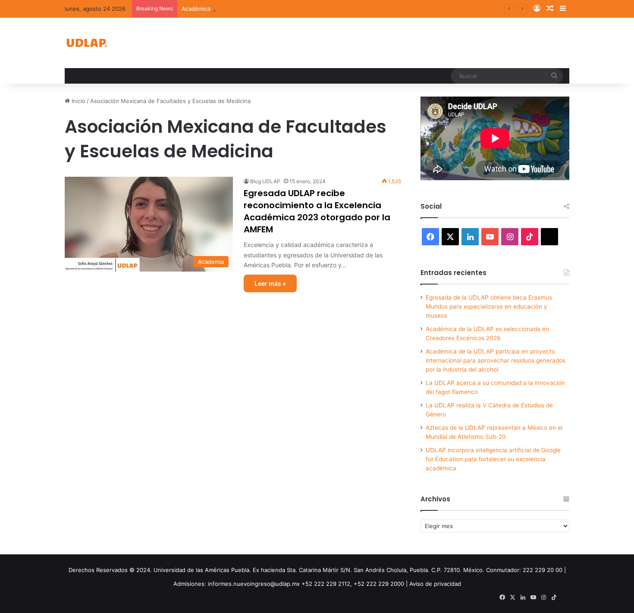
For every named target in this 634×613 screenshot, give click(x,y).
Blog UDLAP (265, 181)
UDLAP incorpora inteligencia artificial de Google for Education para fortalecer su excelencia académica (493, 459)
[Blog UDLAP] (86, 43)
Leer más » (270, 283)
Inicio (77, 100)
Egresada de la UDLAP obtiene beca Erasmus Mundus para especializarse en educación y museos (489, 306)
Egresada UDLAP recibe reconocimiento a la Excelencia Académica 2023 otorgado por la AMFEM (317, 211)
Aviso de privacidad (435, 583)
